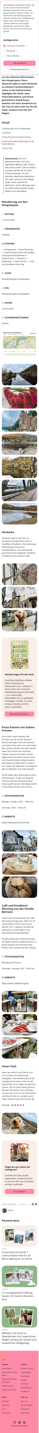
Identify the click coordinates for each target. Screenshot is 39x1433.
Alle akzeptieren (19, 63)
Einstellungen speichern (19, 69)
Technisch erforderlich (16, 46)
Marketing (11, 51)
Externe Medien (13, 56)
